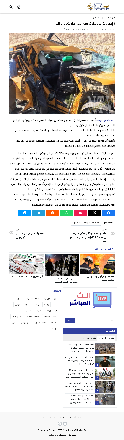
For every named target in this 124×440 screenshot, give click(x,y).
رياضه (48, 310)
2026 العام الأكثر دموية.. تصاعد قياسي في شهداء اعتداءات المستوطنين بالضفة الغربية (80, 348)
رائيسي (17, 304)
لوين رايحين (25, 322)
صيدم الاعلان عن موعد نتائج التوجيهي (30, 233)
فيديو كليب (16, 316)
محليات (94, 17)
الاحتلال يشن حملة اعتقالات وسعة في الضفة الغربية (65, 280)
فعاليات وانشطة (32, 316)
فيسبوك (54, 322)
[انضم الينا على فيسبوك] (59, 424)
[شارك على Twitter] (94, 213)
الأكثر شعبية (89, 338)
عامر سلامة (53, 435)
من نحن (53, 417)
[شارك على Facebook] (108, 213)
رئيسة (46, 304)
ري (56, 310)
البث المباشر (79, 417)
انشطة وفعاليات (32, 298)
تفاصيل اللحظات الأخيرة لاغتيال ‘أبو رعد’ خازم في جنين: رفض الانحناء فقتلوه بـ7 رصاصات (79, 360)
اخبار (56, 298)
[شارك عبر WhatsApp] (66, 213)
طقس (28, 310)
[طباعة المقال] (25, 213)
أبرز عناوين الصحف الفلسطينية (27, 276)
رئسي (55, 304)
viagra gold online (106, 120)
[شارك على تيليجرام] (39, 213)
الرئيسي (47, 298)
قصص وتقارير (40, 322)
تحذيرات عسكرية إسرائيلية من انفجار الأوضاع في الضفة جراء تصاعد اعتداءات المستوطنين (81, 399)
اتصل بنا (44, 417)
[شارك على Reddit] (53, 213)
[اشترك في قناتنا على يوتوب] (64, 424)
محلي (14, 322)
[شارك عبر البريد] (80, 213)
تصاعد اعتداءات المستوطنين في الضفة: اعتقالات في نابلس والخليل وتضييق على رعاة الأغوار (79, 386)
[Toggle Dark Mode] (19, 6)
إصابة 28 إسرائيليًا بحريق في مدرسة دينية (101, 278)
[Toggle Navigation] (114, 6)
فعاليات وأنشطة (51, 316)
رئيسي (37, 304)
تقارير (19, 298)
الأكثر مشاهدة (106, 338)
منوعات (54, 328)
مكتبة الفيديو (65, 417)
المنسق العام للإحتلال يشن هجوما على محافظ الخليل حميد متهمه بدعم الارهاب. (89, 235)
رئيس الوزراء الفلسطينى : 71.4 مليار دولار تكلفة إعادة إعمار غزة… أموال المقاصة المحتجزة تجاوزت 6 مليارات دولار (79, 375)
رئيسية (27, 304)
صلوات (38, 310)
